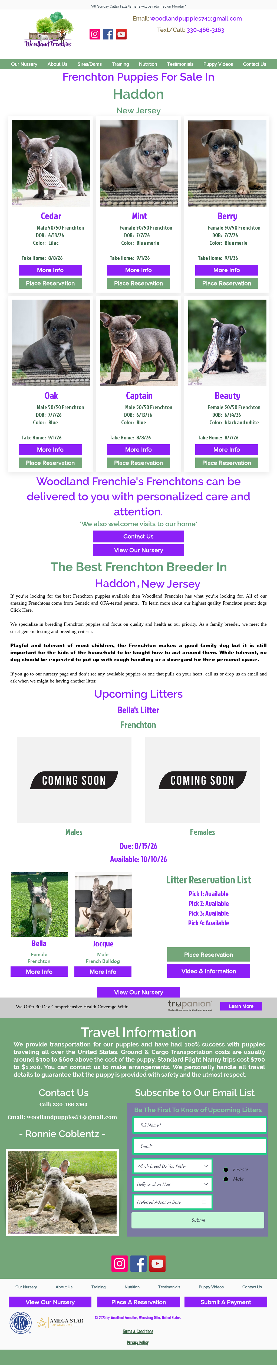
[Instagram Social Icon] (95, 34)
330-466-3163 (205, 29)
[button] (50, 270)
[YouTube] (121, 34)
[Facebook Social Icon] (108, 34)
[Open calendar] (204, 1202)
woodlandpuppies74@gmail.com (196, 18)
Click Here (21, 610)
